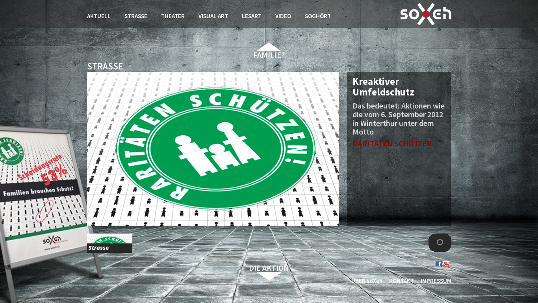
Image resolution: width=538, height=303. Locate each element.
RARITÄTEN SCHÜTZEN (392, 143)
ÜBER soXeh (366, 280)
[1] (440, 243)
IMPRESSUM (436, 280)
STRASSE (135, 16)
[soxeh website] (426, 14)
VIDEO (283, 16)
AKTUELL (99, 16)
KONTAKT (401, 280)
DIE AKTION (269, 268)
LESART (252, 16)
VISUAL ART (213, 16)
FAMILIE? (269, 55)
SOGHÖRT (318, 16)
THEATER (173, 16)
